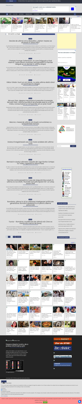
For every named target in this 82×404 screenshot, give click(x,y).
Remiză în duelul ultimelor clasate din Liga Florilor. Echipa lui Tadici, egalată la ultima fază (30, 163)
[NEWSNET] (63, 364)
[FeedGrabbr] (67, 197)
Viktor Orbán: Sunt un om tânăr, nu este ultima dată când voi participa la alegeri (30, 83)
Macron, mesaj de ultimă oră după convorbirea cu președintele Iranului (30, 123)
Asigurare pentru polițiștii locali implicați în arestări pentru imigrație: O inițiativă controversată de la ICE (67, 230)
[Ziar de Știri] (63, 343)
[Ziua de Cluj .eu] (54, 352)
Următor (18, 236)
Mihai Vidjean (30, 53)
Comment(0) (38, 53)
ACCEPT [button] (45, 402)
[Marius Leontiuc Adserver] (54, 360)
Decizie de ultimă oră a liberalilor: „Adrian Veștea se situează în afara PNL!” (30, 42)
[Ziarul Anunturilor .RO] (63, 356)
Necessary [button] (3, 388)
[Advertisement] (66, 41)
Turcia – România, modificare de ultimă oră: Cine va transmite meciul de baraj (30, 223)
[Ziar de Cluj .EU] (63, 348)
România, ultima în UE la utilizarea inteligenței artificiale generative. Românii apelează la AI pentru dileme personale (30, 203)
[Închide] (3, 381)
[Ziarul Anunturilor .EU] (54, 368)
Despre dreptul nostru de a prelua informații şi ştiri (17, 345)
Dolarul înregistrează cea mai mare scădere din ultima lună (30, 143)
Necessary (4, 389)
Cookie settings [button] (38, 402)
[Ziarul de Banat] (63, 339)
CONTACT (49, 14)
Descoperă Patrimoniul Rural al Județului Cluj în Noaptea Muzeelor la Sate (66, 220)
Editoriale (21, 14)
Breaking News (29, 14)
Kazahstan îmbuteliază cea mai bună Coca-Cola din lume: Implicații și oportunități (66, 215)
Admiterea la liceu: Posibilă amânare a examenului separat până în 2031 (66, 225)
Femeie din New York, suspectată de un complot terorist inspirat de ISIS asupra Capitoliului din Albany (39, 1)
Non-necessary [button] (4, 396)
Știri (10, 14)
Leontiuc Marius (27, 378)
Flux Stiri (15, 14)
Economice (36, 14)
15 (14, 236)
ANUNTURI (43, 14)
